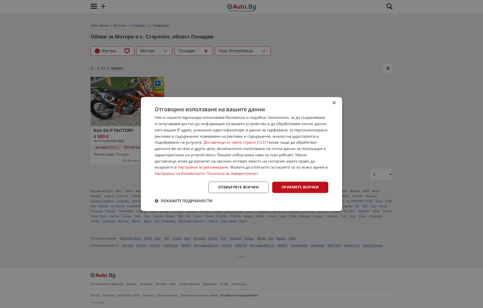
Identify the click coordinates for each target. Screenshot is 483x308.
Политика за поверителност (232, 173)
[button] (183, 200)
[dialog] (241, 154)
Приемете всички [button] (300, 187)
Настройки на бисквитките (180, 173)
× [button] (334, 103)
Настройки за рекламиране (203, 167)
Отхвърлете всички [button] (238, 187)
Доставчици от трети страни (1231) (236, 142)
